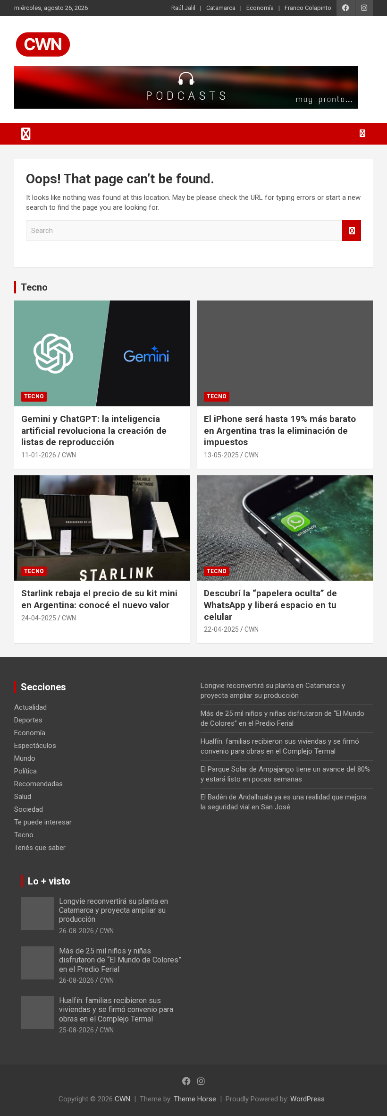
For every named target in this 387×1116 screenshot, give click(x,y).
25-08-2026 (76, 1030)
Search (351, 230)
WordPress (307, 1099)
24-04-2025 (38, 618)
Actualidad (30, 707)
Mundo (24, 758)
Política (25, 771)
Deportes (28, 720)
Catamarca (221, 7)
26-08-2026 (76, 931)
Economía (260, 7)
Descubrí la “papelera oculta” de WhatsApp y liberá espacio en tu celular (270, 605)
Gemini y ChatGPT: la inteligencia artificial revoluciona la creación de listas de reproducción (94, 430)
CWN (69, 455)
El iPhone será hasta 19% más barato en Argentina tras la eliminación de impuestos (280, 430)
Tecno (34, 287)
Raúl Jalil (183, 7)
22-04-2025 (221, 629)
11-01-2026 (38, 455)
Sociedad (28, 809)
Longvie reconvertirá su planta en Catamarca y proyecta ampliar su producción (113, 910)
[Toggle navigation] (26, 134)
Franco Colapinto (308, 7)
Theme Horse (195, 1099)
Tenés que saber (40, 847)
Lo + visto (49, 881)
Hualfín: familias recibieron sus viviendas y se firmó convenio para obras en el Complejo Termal (116, 1009)
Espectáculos (35, 745)
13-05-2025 (221, 455)
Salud (22, 796)
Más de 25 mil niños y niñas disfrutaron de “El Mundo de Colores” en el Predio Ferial (120, 959)
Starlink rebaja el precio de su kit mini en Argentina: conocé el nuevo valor (99, 599)
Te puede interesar (43, 822)
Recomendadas (38, 784)
